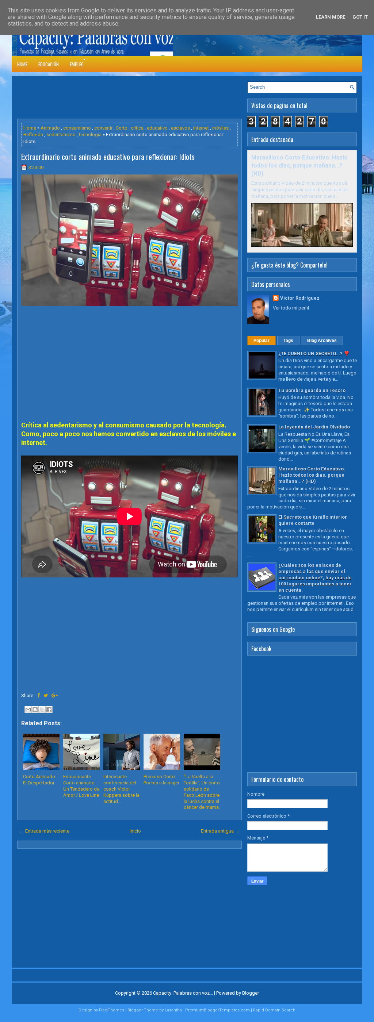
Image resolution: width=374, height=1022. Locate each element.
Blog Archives (322, 340)
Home (22, 64)
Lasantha (173, 1010)
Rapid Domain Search (274, 1010)
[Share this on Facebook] (38, 695)
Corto (121, 128)
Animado (50, 128)
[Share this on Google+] (55, 695)
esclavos (180, 128)
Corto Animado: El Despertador (39, 779)
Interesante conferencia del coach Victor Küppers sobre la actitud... (121, 789)
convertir (103, 128)
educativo (157, 128)
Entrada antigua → (220, 831)
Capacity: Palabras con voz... (183, 993)
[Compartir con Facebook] (49, 709)
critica (137, 128)
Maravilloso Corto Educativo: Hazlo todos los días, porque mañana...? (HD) (299, 165)
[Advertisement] (150, 97)
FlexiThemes (111, 1010)
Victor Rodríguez (300, 298)
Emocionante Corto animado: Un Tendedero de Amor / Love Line (81, 786)
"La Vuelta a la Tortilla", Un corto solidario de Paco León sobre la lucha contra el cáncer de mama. (202, 792)
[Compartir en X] (42, 709)
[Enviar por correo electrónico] (28, 709)
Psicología (100, 59)
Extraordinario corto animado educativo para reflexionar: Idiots (108, 157)
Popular (261, 340)
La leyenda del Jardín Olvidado (314, 427)
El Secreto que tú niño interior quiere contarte (312, 520)
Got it (360, 17)
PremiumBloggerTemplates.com (217, 1010)
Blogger (250, 993)
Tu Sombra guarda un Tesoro (312, 390)
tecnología (90, 134)
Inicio (135, 831)
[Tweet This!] (46, 695)
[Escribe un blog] (35, 709)
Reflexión (33, 134)
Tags (288, 340)
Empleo (77, 64)
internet (201, 128)
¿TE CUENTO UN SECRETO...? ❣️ (314, 353)
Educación (48, 64)
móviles (220, 128)
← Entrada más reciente (44, 831)
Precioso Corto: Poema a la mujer (161, 779)
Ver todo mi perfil (291, 308)
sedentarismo (61, 134)
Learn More (330, 17)
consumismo (77, 128)
